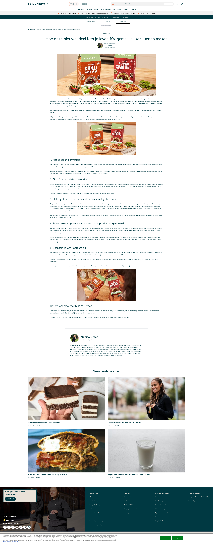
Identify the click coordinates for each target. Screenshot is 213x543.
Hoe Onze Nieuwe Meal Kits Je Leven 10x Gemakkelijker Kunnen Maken (61, 29)
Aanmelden (10, 499)
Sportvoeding (128, 496)
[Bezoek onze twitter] (21, 527)
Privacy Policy (6, 541)
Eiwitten (96, 9)
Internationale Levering (96, 512)
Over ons (158, 496)
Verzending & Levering (96, 520)
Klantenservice (94, 496)
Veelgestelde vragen (96, 504)
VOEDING (73, 4)
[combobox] (142, 4)
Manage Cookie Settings (151, 538)
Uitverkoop (80, 9)
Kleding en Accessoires (131, 500)
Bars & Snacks (117, 9)
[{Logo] (38, 4)
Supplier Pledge (159, 520)
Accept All (177, 538)
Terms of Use (15, 541)
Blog (34, 29)
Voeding (123, 21)
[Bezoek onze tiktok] (13, 527)
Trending (89, 9)
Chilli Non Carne (84, 110)
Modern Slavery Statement (163, 504)
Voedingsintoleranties (130, 512)
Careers (157, 516)
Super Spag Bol (97, 110)
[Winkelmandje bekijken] (182, 4)
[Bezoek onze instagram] (5, 527)
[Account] (177, 4)
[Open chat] (29, 527)
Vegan (125, 9)
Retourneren (93, 508)
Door (110, 46)
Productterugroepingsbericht (98, 524)
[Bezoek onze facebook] (9, 527)
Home (30, 29)
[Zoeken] (113, 4)
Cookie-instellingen (10, 516)
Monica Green (89, 336)
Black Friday (191, 500)
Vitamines (133, 9)
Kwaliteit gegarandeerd (162, 500)
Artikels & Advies (129, 504)
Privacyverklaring (160, 508)
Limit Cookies (165, 538)
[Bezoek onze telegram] (25, 527)
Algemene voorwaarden (162, 512)
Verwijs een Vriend (198, 496)
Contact (92, 500)
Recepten (108, 21)
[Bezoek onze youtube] (17, 527)
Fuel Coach (169, 4)
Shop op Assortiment (130, 508)
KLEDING (85, 4)
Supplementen (106, 9)
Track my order (94, 516)
